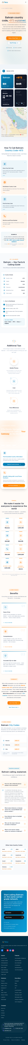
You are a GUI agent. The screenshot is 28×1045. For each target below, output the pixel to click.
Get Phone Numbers (13, 485)
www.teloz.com (7, 1030)
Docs (16, 985)
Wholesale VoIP (18, 994)
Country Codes (18, 992)
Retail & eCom (4, 983)
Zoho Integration (18, 1001)
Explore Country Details (13, 464)
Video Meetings (4, 969)
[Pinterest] (8, 950)
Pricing (2, 1010)
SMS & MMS (3, 967)
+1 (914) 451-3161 (19, 1028)
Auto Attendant (18, 963)
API (15, 988)
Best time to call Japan (20, 851)
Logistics (3, 997)
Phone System (4, 965)
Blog (16, 983)
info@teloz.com (7, 1028)
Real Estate (3, 999)
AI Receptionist (4, 963)
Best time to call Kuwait (7, 863)
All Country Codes (7, 8)
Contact (3, 1013)
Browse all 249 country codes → (14, 880)
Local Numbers (18, 990)
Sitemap (23, 1040)
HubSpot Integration (19, 999)
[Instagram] (13, 950)
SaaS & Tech (4, 985)
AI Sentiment (17, 965)
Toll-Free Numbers (19, 969)
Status (2, 1017)
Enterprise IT (3, 988)
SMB (2, 990)
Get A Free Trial (13, 703)
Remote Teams (4, 994)
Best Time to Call (13, 707)
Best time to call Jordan (7, 857)
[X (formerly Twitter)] (5, 950)
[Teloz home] (5, 2)
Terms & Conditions (15, 1040)
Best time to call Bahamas (7, 868)
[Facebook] (2, 950)
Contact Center (4, 960)
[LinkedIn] (10, 950)
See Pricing (13, 43)
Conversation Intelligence (20, 958)
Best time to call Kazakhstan (21, 857)
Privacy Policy (6, 1040)
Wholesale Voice (18, 997)
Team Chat (3, 974)
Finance (3, 981)
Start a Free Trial (13, 38)
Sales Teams (4, 992)
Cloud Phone (4, 958)
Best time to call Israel (7, 851)
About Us (3, 1008)
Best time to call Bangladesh (21, 863)
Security (3, 1015)
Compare (17, 981)
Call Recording (18, 960)
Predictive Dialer (4, 972)
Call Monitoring (18, 967)
